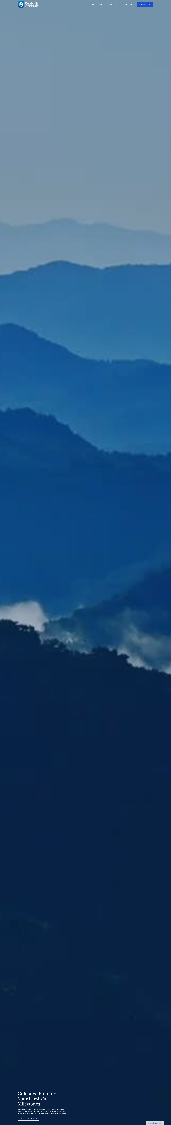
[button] (92, 4)
